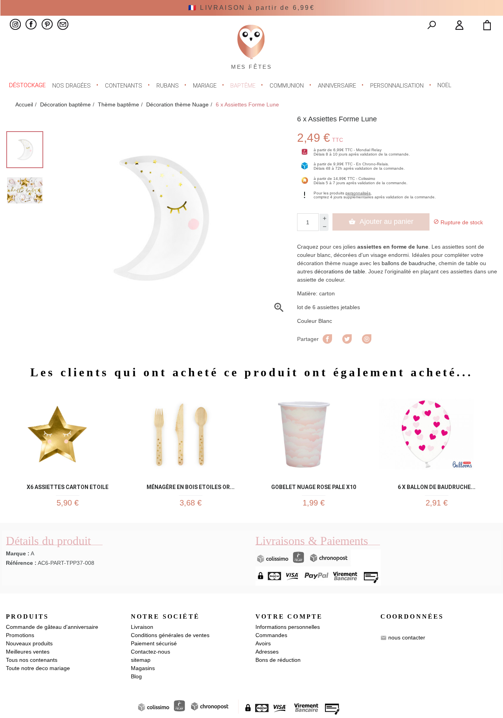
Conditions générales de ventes (170, 635)
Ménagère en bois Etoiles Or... (191, 485)
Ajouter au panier (381, 221)
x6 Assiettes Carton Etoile (67, 485)
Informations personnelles (287, 627)
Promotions (20, 635)
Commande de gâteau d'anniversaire (52, 627)
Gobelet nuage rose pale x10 (313, 485)
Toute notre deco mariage (38, 668)
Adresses (267, 651)
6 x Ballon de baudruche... (436, 485)
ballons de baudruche (408, 263)
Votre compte (289, 616)
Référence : (21, 563)
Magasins (143, 668)
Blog (136, 676)
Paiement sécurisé (154, 643)
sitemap (141, 660)
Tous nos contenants (31, 660)
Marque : (17, 553)
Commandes (271, 635)
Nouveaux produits (29, 643)
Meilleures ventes (28, 651)
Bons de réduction (278, 660)
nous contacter (406, 637)
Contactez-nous (150, 651)
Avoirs (263, 643)
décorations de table (339, 271)
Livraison (142, 627)
